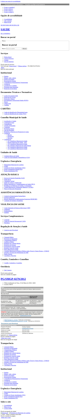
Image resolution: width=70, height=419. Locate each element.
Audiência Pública (9, 242)
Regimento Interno (9, 128)
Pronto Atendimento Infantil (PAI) (13, 169)
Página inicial (12, 66)
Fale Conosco (8, 270)
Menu (2, 67)
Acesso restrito (8, 408)
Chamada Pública (9, 237)
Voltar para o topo (6, 338)
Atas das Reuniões (9, 130)
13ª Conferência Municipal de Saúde (17, 148)
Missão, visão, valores (10, 78)
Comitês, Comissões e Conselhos (13, 263)
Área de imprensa (9, 61)
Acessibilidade (8, 19)
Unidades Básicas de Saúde (11, 156)
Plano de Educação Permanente (12, 189)
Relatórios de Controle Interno (12, 243)
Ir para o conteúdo (9, 7)
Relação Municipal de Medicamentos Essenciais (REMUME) (20, 199)
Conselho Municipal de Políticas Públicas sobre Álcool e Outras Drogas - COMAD (26, 251)
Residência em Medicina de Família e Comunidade (18, 185)
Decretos (10, 138)
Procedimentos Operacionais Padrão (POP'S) (16, 100)
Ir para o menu (8, 9)
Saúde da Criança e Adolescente (12, 182)
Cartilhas (6, 105)
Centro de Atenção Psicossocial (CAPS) (15, 221)
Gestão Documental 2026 (11, 96)
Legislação (7, 84)
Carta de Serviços (9, 58)
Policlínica (7, 223)
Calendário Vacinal (9, 181)
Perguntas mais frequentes (11, 87)
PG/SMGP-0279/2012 (13, 278)
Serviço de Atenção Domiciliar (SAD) (14, 178)
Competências (8, 124)
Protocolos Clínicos (9, 99)
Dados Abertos (8, 254)
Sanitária (6, 212)
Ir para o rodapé (9, 12)
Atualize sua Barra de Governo (35, 4)
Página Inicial (7, 57)
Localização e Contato (10, 121)
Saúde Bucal (7, 179)
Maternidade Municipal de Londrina (14, 164)
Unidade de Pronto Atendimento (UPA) (14, 168)
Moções (10, 135)
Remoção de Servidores (10, 88)
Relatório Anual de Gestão (11, 248)
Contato (6, 60)
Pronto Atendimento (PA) (11, 171)
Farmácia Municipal (9, 197)
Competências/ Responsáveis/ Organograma (16, 82)
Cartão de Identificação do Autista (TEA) (15, 114)
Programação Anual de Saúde (12, 246)
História (6, 76)
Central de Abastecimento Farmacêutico (15, 196)
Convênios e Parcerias (10, 255)
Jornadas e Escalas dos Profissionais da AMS (16, 252)
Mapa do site (7, 22)
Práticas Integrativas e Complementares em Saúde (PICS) (19, 184)
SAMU (6, 166)
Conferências (7, 139)
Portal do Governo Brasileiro (14, 4)
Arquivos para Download (11, 230)
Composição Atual (9, 122)
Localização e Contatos (10, 85)
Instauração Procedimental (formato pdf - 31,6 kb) (15, 321)
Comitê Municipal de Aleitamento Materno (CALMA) (18, 187)
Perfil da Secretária (9, 79)
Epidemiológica (8, 211)
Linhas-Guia (7, 103)
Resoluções (11, 136)
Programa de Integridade (10, 239)
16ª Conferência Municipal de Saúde (17, 141)
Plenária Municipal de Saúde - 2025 (17, 142)
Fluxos (6, 102)
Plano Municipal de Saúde (11, 249)
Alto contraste (8, 20)
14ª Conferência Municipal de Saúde (17, 147)
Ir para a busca (8, 10)
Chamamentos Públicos (10, 240)
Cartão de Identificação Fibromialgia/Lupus (15, 112)
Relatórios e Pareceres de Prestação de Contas (16, 132)
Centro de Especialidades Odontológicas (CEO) (17, 157)
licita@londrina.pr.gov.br (25, 315)
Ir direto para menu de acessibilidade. (11, 1)
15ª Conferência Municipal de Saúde (17, 144)
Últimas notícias (22, 66)
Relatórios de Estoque (10, 245)
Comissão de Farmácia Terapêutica (13, 200)
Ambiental (7, 209)
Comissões (7, 127)
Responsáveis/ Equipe (10, 81)
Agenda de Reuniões (9, 125)
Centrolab (6, 220)
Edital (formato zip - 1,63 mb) (11, 320)
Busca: (4, 48)
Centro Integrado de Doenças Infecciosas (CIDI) (17, 208)
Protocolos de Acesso (10, 97)
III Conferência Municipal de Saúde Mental (19, 145)
